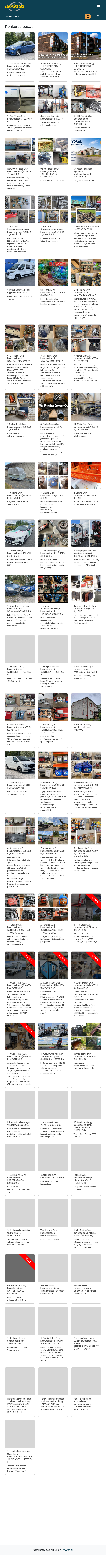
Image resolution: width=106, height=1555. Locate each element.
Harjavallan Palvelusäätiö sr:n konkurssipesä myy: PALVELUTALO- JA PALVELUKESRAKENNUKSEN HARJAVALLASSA (52, 1404)
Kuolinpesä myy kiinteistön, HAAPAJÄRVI (52, 1176)
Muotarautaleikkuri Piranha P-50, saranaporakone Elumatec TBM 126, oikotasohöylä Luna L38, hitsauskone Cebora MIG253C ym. (19, 738)
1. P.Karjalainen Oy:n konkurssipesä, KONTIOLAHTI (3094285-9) (19, 670)
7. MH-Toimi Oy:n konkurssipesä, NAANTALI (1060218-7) (51, 358)
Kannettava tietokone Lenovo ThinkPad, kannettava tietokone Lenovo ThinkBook (19, 127)
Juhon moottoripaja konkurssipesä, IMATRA (51, 117)
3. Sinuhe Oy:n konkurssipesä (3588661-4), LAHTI (52, 495)
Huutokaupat (12, 16)
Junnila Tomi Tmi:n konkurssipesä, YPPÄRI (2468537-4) (85, 1056)
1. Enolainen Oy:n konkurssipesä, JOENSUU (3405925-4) (19, 553)
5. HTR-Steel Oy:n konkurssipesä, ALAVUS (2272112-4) (85, 927)
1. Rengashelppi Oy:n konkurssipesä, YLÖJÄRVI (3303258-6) (53, 553)
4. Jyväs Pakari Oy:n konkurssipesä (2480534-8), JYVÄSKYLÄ (19, 1056)
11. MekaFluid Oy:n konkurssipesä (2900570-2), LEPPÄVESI (86, 427)
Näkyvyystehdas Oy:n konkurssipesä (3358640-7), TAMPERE (19, 171)
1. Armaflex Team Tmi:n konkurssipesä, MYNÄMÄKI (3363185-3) (19, 609)
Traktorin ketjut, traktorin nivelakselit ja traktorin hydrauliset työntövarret (16, 1468)
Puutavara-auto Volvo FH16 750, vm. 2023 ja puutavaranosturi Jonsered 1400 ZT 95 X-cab (86, 562)
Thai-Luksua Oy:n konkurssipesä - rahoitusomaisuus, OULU (52, 1233)
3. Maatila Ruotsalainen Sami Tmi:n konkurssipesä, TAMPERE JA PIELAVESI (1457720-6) (19, 1456)
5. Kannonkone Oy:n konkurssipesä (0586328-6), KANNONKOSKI (86, 785)
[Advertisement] (53, 1514)
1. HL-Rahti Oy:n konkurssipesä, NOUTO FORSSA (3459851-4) (18, 785)
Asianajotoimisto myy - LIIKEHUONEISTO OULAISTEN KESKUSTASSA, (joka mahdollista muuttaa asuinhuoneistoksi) (51, 70)
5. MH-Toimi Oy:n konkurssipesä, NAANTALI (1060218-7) (85, 292)
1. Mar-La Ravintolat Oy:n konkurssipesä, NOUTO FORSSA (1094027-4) (19, 66)
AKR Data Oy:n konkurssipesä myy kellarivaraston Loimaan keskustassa (85, 1289)
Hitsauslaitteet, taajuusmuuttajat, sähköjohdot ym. (19, 1189)
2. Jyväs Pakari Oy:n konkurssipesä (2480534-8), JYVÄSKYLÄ (52, 985)
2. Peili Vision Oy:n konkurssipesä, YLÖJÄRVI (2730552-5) (19, 119)
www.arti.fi (68, 1550)
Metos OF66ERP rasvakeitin (51, 1239)
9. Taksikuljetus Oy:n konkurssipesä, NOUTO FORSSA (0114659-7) (51, 1341)
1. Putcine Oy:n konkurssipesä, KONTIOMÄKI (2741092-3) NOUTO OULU (19, 928)
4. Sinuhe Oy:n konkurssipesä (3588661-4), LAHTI (86, 495)
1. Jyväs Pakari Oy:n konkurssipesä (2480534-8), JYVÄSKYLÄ (19, 985)
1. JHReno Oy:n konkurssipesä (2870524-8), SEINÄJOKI (19, 495)
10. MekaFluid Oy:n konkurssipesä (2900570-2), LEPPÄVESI (19, 427)
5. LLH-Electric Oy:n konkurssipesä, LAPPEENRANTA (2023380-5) (83, 120)
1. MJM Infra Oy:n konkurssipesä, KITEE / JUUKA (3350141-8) (85, 1233)
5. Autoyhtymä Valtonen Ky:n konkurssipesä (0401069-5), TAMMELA (85, 553)
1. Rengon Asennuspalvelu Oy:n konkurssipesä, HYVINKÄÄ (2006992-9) (52, 610)
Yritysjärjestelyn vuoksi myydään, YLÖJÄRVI (18, 291)
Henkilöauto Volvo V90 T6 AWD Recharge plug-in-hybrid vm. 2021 (19, 562)
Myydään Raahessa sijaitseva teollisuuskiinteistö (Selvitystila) (83, 172)
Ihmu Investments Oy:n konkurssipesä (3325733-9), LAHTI (86, 609)
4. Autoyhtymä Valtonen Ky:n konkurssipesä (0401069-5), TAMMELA (52, 1056)
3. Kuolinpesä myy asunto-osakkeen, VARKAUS (82, 727)
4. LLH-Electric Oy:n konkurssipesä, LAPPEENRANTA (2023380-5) (16, 1179)
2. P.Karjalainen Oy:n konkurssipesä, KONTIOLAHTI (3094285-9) (52, 670)
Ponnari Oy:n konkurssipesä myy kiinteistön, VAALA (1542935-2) (83, 1179)
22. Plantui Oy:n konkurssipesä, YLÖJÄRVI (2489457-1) (53, 292)
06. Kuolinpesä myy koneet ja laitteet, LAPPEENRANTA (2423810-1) (49, 172)
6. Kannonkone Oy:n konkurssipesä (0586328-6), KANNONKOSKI (19, 851)
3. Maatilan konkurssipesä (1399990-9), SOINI (86, 228)
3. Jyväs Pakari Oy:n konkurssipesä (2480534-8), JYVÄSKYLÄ (86, 985)
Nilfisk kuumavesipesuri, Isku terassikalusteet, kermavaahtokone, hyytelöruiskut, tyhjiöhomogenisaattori (51, 507)
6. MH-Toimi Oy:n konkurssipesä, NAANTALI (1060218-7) (18, 358)
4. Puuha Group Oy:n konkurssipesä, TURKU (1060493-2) (51, 427)
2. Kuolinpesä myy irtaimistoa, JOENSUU (50, 1123)
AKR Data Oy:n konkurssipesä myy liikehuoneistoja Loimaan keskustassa (52, 1289)
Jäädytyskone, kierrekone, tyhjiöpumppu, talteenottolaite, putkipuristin (52, 939)
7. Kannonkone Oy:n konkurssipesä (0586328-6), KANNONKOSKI (52, 851)
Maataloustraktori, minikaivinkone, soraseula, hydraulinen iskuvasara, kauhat (86, 1065)
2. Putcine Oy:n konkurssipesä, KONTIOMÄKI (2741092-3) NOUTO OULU (52, 928)
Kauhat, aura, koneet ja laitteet (52, 180)
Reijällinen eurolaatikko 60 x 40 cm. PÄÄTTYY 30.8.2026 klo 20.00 (86, 504)
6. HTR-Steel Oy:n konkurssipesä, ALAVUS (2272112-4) (19, 727)
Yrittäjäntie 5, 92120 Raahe (84, 180)
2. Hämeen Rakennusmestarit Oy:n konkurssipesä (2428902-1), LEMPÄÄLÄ (52, 230)
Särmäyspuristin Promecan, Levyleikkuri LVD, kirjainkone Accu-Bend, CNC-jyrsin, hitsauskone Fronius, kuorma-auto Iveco (19, 183)
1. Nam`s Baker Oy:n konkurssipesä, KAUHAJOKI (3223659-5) (86, 669)
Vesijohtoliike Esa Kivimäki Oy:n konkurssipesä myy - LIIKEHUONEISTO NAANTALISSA (84, 1404)
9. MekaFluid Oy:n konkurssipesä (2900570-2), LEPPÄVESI (86, 358)
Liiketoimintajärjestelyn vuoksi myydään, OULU (18, 1123)
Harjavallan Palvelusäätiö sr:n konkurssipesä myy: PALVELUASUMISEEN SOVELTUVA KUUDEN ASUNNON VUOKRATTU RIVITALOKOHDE (19, 1405)
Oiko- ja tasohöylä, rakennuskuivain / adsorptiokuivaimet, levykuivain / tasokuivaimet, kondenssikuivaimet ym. (52, 623)
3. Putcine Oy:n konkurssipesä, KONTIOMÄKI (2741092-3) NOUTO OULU (52, 728)
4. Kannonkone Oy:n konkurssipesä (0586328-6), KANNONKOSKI (52, 785)
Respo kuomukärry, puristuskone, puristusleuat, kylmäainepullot (51, 738)
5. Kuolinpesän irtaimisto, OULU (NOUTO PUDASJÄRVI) (19, 1233)
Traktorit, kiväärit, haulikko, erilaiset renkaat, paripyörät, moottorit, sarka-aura (18, 1242)
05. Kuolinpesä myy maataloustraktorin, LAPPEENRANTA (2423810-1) (83, 1126)
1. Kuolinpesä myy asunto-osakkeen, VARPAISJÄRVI (16, 1341)
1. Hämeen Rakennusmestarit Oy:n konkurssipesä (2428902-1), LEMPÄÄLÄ (19, 230)
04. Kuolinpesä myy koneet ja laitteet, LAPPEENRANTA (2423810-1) (16, 1289)
